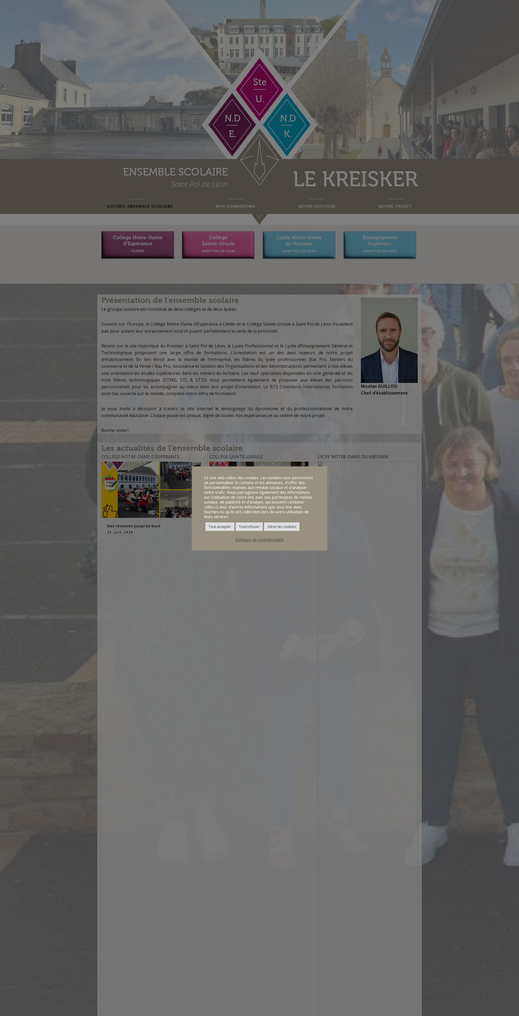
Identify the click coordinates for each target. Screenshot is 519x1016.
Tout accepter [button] (220, 526)
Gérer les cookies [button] (281, 526)
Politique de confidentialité (259, 539)
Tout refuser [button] (249, 526)
